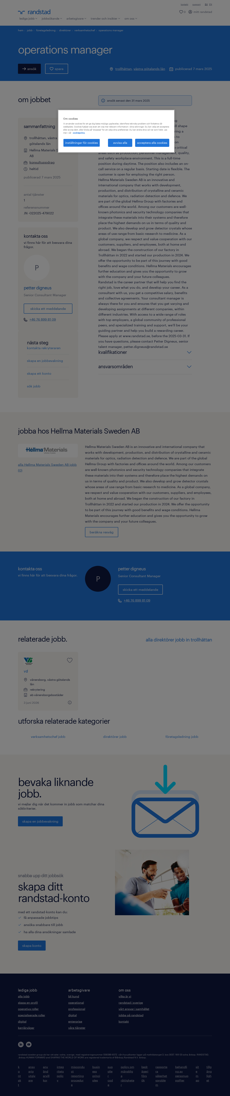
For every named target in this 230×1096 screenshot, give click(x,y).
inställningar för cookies (81, 142)
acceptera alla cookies (152, 142)
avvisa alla (120, 142)
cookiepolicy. (79, 133)
